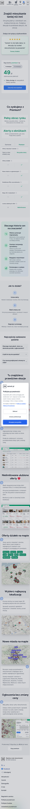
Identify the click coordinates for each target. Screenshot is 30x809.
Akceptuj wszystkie (15, 422)
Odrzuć (15, 411)
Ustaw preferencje (15, 417)
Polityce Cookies (21, 403)
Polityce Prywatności (9, 405)
